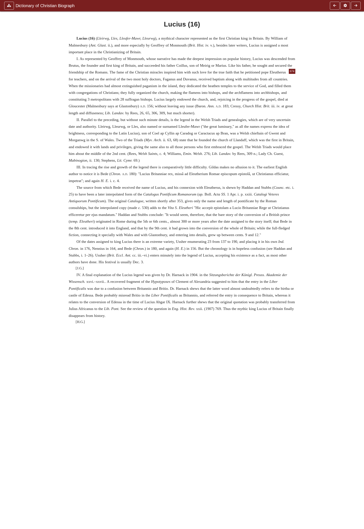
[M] (356, 6)
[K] (335, 6)
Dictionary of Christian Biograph (45, 5)
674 (292, 71)
